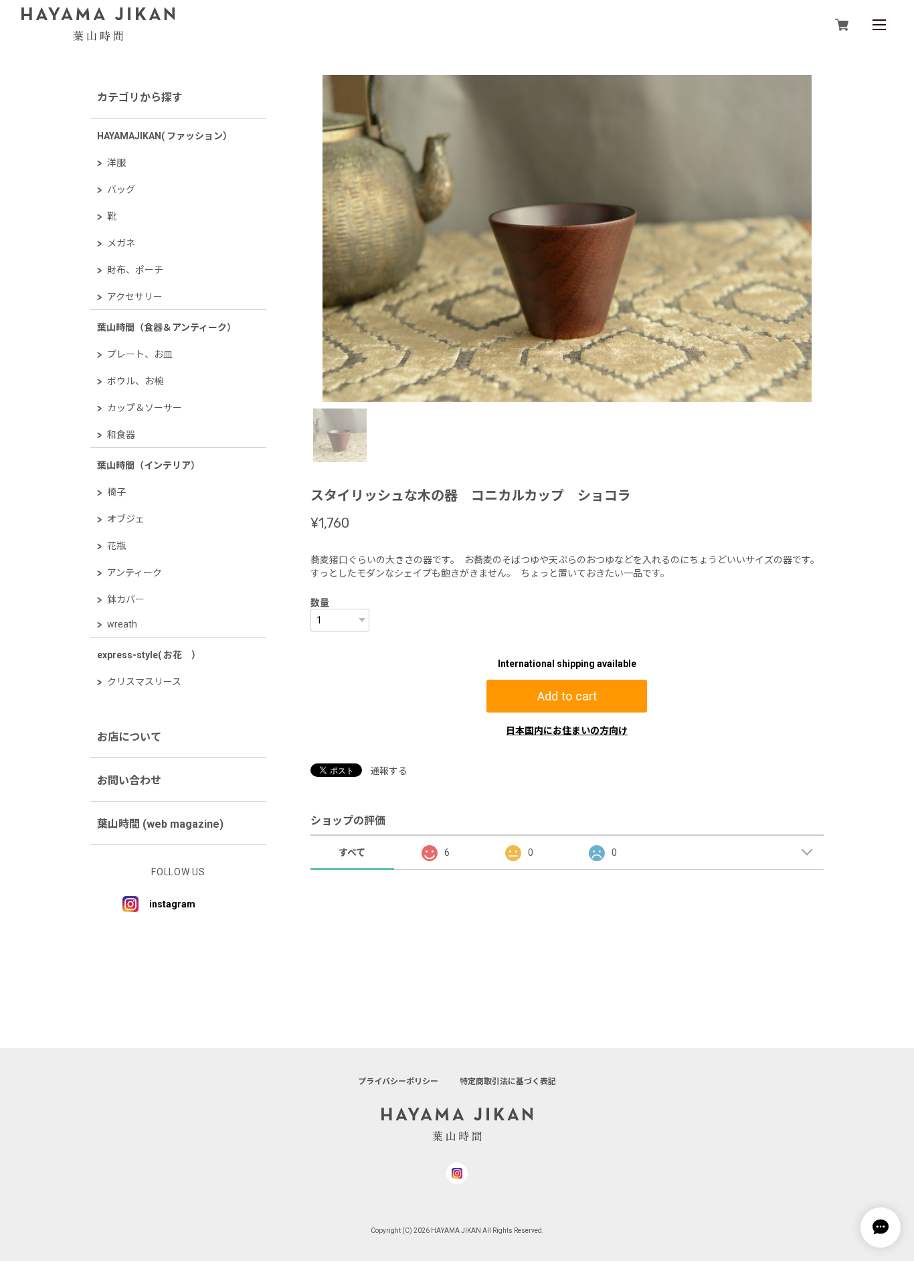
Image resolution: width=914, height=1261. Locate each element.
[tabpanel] (567, 238)
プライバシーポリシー (398, 1081)
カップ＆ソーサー (144, 407)
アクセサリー (135, 296)
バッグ (121, 189)
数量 (319, 602)
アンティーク (134, 572)
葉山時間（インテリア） (148, 465)
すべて (352, 852)
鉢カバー (126, 599)
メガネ (121, 243)
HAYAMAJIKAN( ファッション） (164, 136)
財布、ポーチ (135, 270)
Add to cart (567, 696)
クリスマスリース (144, 681)
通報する (388, 770)
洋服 (116, 162)
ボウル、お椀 (135, 381)
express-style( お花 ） (149, 655)
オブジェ (126, 519)
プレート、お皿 (140, 354)
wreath (122, 624)
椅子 (116, 492)
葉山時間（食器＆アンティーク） (166, 327)
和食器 (121, 434)
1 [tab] (340, 435)
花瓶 (116, 545)
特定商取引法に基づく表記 (508, 1081)
